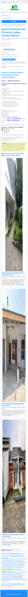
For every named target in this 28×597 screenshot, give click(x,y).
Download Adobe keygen (11, 562)
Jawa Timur (12, 140)
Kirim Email (11, 59)
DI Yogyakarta (14, 556)
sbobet (17, 584)
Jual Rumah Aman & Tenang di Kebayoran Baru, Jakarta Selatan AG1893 (13, 274)
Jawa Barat (7, 569)
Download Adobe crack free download (12, 561)
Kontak (4, 59)
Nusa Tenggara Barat (6, 576)
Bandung (7, 554)
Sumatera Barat (13, 577)
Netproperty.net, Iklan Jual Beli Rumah (16, 143)
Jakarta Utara (18, 567)
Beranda (4, 24)
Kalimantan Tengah (10, 573)
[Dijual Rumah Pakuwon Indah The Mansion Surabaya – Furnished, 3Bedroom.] (2, 41)
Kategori (16, 2)
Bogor (22, 553)
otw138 (12, 586)
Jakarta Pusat (15, 565)
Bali (3, 554)
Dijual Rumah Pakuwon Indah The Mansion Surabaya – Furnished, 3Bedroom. (13, 32)
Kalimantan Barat (16, 572)
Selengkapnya (20, 284)
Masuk (24, 12)
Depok (7, 556)
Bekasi (18, 554)
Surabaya (17, 579)
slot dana (9, 583)
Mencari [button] (14, 21)
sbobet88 (13, 584)
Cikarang (3, 556)
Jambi (23, 567)
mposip (8, 586)
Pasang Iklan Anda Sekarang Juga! (10, 12)
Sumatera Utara (10, 579)
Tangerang (23, 579)
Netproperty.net (18, 594)
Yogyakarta (4, 580)
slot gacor (4, 583)
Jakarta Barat (8, 565)
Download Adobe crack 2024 (9, 560)
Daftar (20, 12)
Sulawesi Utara (5, 577)
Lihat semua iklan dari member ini (8, 56)
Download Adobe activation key (14, 558)
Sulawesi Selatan (17, 576)
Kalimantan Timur (18, 573)
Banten (13, 554)
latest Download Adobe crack (19, 575)
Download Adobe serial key (8, 563)
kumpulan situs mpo (6, 584)
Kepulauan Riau (5, 575)
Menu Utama (7, 2)
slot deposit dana (20, 583)
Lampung (11, 575)
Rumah (8, 24)
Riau (12, 576)
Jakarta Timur (11, 567)
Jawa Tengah (17, 569)
